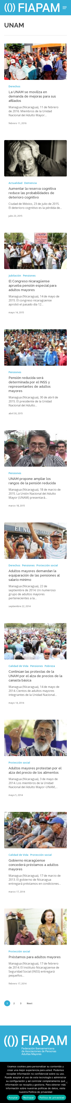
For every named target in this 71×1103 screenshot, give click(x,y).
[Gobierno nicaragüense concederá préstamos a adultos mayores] (35, 830)
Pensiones (29, 275)
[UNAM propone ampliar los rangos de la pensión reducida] (35, 448)
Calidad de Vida (18, 666)
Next (29, 1003)
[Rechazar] (66, 1082)
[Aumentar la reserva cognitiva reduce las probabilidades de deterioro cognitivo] (35, 158)
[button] (65, 7)
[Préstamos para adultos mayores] (35, 927)
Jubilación (15, 275)
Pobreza (50, 666)
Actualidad (15, 183)
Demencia (30, 183)
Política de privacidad (52, 1097)
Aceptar (13, 1097)
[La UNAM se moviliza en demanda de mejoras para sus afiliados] (35, 61)
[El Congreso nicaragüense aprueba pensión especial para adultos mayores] (35, 251)
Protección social (47, 565)
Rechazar (28, 1097)
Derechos (14, 86)
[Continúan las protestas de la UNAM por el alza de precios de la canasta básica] (35, 641)
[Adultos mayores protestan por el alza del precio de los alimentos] (35, 738)
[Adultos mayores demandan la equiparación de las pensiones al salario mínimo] (35, 540)
